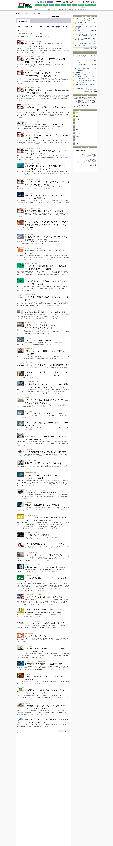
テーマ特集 (69, 7)
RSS (44, 1)
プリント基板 (78, 133)
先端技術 (51, 4)
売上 (77, 126)
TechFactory (93, 2)
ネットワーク (39, 36)
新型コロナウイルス (80, 150)
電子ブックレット (68, 9)
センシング (81, 4)
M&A (48, 7)
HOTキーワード (85, 147)
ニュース (60, 9)
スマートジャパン (78, 2)
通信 (87, 4)
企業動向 (43, 7)
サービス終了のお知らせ (85, 95)
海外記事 (37, 9)
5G (74, 7)
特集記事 (48, 9)
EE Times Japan (65, 2)
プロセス (64, 4)
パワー (69, 4)
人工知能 (77, 119)
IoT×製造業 (78, 7)
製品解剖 (45, 4)
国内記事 (42, 9)
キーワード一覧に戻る (64, 731)
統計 (52, 7)
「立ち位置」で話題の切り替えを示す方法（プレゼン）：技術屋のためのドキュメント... (85, 57)
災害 (77, 129)
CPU (50, 36)
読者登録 (76, 9)
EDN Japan (71, 2)
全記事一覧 (91, 9)
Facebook (38, 1)
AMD (45, 36)
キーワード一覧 (30, 13)
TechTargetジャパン (88, 16)
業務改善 (77, 136)
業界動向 (37, 7)
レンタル (77, 139)
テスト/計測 (92, 4)
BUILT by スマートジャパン (86, 2)
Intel (28, 36)
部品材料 (75, 4)
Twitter (41, 1)
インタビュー (57, 7)
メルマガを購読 (49, 1)
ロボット (77, 143)
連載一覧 (54, 9)
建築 (77, 122)
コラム (63, 7)
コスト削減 (78, 116)
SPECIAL (83, 9)
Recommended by (87, 48)
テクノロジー (38, 4)
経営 (33, 36)
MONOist (59, 2)
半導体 (77, 112)
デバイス (57, 4)
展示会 (84, 7)
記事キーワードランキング (84, 110)
